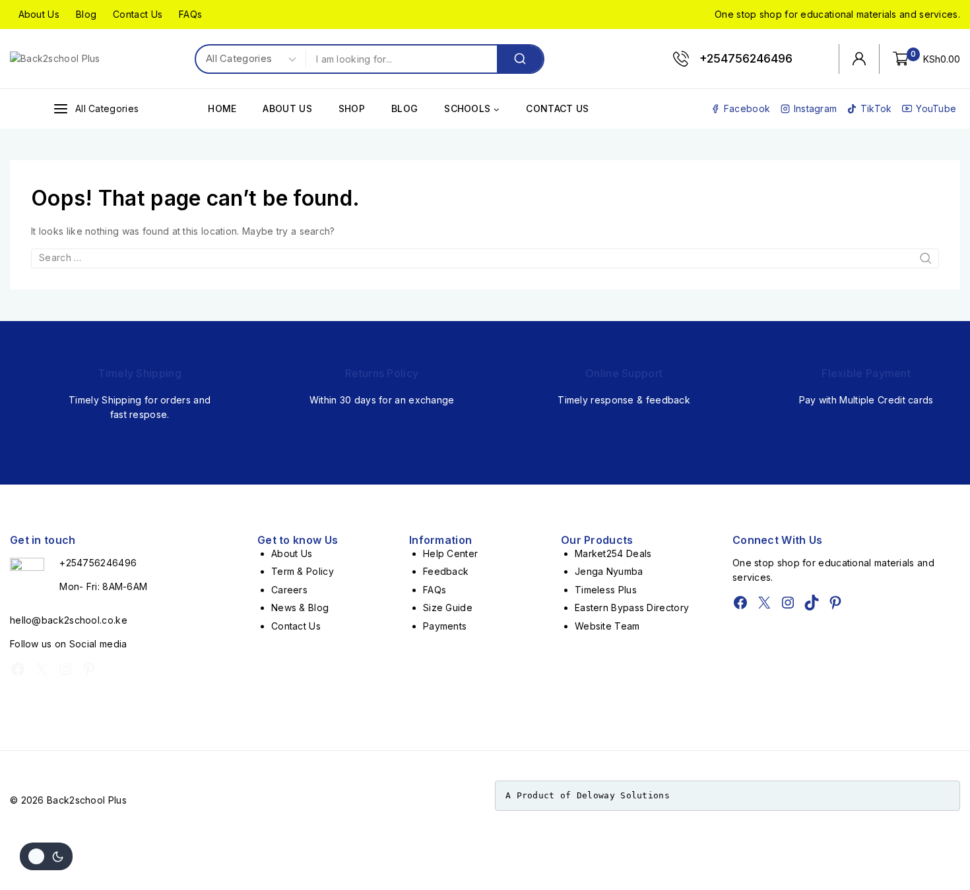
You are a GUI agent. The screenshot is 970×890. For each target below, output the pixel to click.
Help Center (450, 553)
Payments (445, 626)
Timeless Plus (606, 589)
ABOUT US (287, 108)
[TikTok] (812, 602)
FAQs (190, 14)
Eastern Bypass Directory (632, 607)
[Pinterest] (89, 669)
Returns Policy (381, 373)
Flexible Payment (866, 373)
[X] (41, 669)
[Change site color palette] (46, 856)
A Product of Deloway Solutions (587, 795)
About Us (38, 14)
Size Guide (447, 607)
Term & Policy (302, 571)
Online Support (624, 373)
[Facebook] (18, 669)
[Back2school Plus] (62, 58)
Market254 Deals (613, 553)
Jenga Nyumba (609, 571)
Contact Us (137, 14)
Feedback (446, 571)
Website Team (607, 626)
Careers (289, 589)
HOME (222, 108)
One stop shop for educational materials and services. (837, 14)
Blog (86, 14)
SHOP (352, 108)
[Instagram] (65, 669)
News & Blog (300, 607)
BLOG (404, 108)
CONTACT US (557, 108)
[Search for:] (485, 257)
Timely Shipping (139, 373)
